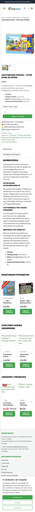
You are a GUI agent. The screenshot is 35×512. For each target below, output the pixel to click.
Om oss (4, 469)
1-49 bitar (20, 135)
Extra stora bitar (25, 137)
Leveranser (5, 463)
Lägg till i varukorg (17, 116)
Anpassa (17, 502)
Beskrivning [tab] (7, 149)
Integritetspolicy (7, 472)
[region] (17, 494)
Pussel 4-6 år (11, 140)
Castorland (13, 142)
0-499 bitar (25, 17)
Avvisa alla (17, 508)
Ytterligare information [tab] (11, 154)
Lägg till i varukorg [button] (9, 311)
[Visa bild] (5, 68)
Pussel (9, 17)
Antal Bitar (16, 17)
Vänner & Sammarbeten (10, 475)
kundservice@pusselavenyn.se (17, 447)
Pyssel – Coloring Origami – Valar (26, 405)
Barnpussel (5, 137)
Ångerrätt (5, 466)
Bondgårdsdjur (15, 137)
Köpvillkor (5, 460)
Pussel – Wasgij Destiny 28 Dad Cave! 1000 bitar (26, 304)
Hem (3, 17)
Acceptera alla (17, 497)
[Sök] (25, 8)
